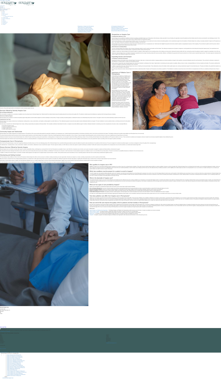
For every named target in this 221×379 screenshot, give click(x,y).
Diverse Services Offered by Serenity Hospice (119, 30)
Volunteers (4, 23)
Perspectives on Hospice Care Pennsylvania (86, 26)
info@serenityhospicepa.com (111, 342)
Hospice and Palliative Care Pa (12, 356)
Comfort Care (5, 17)
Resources (19, 354)
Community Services (9, 16)
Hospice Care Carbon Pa (11, 358)
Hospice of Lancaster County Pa (13, 365)
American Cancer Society (94, 212)
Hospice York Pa (10, 369)
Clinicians (4, 21)
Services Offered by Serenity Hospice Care (85, 29)
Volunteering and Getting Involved (84, 31)
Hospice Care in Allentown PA (12, 359)
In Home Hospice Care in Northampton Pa (14, 372)
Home (3, 11)
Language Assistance (4, 352)
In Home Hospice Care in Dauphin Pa (14, 371)
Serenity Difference (6, 18)
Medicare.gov (92, 213)
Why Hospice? (5, 14)
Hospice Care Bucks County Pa (12, 357)
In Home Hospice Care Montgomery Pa (14, 374)
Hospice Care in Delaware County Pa (13, 360)
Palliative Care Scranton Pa (12, 375)
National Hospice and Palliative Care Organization (99, 210)
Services (4, 15)
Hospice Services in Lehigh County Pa (14, 367)
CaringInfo (91, 214)
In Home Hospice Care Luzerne (12, 373)
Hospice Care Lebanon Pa (12, 363)
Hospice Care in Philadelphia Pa (13, 361)
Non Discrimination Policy (14, 352)
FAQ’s (3, 19)
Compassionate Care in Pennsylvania (84, 30)
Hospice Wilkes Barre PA (11, 368)
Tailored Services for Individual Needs (84, 27)
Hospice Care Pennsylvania (12, 364)
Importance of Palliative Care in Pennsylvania (119, 28)
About (3, 12)
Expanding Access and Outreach (117, 27)
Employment (5, 22)
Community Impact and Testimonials (118, 29)
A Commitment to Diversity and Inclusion (85, 28)
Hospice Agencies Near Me (12, 354)
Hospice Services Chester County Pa (13, 366)
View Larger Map (3, 327)
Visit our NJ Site (3, 348)
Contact (4, 24)
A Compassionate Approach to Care (117, 26)
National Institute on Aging (94, 211)
